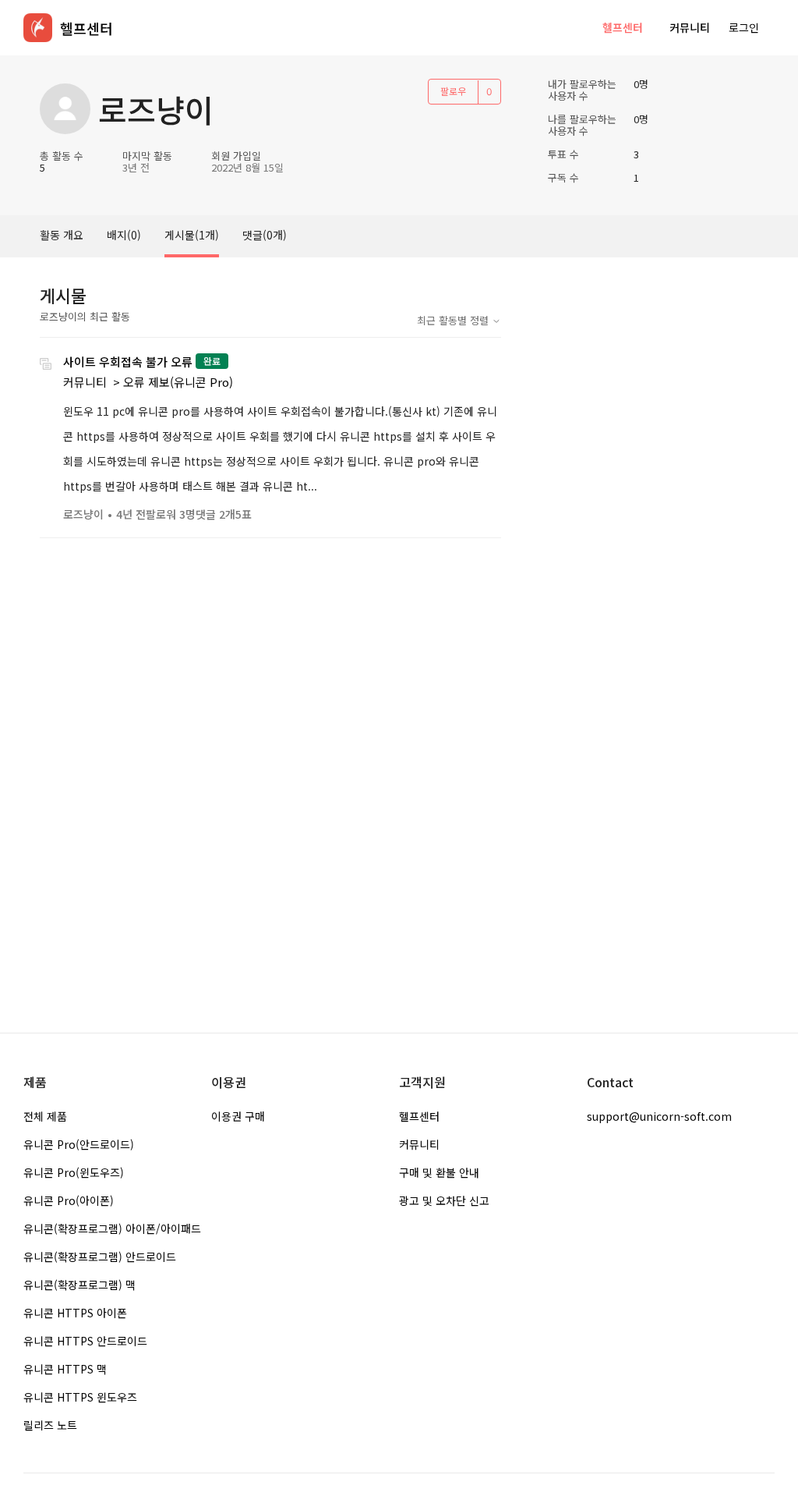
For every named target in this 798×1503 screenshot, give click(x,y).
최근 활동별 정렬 (454, 320)
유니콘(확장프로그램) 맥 (79, 1284)
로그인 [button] (744, 27)
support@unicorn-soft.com (659, 1116)
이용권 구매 (238, 1116)
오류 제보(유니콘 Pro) (178, 382)
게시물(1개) (191, 235)
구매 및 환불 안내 (439, 1172)
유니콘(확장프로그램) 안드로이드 (99, 1256)
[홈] (37, 27)
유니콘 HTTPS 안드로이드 (85, 1341)
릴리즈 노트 (50, 1425)
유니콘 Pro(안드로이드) (78, 1144)
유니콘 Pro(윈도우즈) (73, 1172)
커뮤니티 (689, 27)
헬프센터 (622, 27)
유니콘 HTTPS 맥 (65, 1369)
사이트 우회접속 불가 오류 (127, 361)
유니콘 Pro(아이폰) (68, 1200)
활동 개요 (61, 235)
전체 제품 (45, 1116)
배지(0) (124, 235)
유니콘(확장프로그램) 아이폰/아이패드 (112, 1228)
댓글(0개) (264, 235)
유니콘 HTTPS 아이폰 (75, 1312)
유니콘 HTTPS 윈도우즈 (80, 1397)
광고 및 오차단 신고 (444, 1200)
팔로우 (453, 90)
